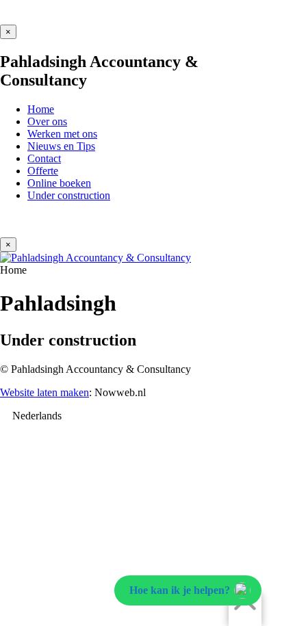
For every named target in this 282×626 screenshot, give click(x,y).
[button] (141, 416)
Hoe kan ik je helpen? (179, 590)
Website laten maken (44, 392)
